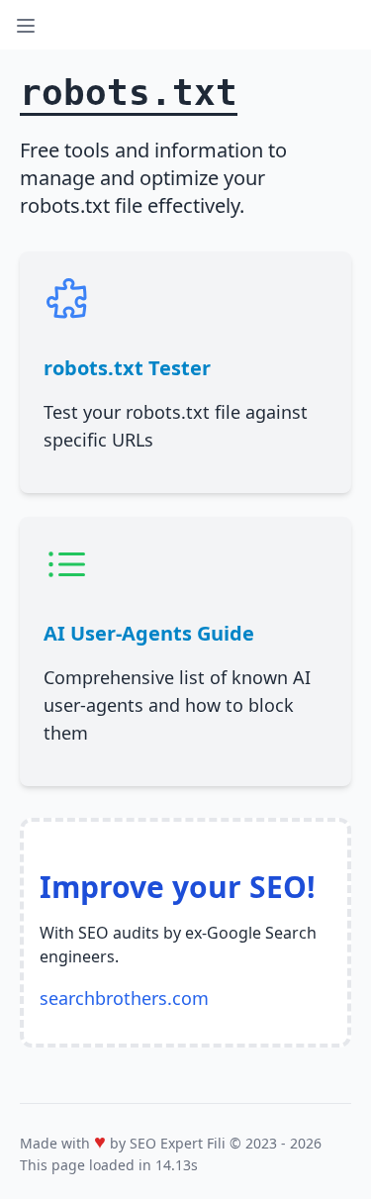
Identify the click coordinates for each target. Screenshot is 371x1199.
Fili (216, 1143)
